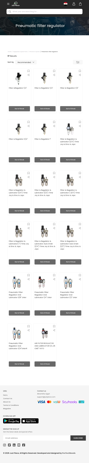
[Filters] (77, 62)
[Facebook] (23, 445)
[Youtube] (18, 445)
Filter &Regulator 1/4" (18, 88)
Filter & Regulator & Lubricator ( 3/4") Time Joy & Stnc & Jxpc (70, 193)
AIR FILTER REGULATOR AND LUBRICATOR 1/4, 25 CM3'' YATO (45, 346)
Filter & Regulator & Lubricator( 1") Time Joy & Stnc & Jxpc (19, 244)
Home (10, 51)
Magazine (7, 409)
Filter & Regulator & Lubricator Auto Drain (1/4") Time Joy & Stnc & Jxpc (45, 245)
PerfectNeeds (68, 453)
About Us (6, 402)
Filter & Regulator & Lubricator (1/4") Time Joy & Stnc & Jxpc (69, 141)
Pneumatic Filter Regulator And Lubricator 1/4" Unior (43, 295)
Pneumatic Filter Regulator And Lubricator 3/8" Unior (17, 295)
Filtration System (34, 51)
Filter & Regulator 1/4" (44, 88)
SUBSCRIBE (78, 438)
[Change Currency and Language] (66, 4)
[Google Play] (11, 420)
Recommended (24, 62)
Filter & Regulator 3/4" (18, 139)
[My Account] (74, 4)
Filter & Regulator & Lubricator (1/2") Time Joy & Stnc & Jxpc (44, 193)
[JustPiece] (15, 4)
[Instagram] (4, 445)
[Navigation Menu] (8, 4)
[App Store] (30, 420)
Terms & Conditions (11, 405)
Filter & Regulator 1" (43, 139)
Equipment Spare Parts (20, 51)
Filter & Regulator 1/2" (69, 88)
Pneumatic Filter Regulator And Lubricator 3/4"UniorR (18, 346)
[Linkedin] (14, 445)
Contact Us (7, 398)
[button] (29, 71)
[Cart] (80, 4)
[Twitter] (9, 445)
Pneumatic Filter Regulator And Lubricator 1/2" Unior (68, 295)
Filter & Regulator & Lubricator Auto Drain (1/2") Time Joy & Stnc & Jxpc (70, 245)
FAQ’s (5, 395)
